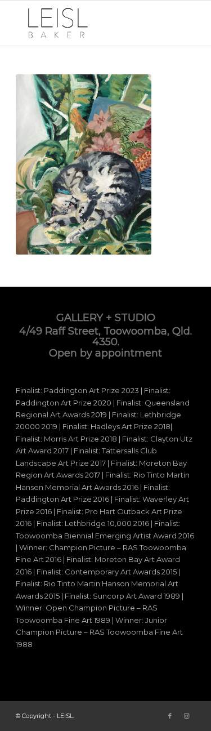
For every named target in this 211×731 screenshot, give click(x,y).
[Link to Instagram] (186, 715)
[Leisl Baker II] (87, 23)
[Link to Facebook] (169, 715)
